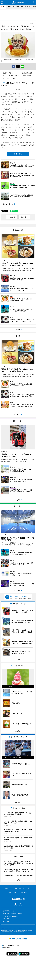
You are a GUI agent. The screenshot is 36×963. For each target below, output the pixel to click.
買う (22, 6)
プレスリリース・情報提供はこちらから (13, 913)
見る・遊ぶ (16, 6)
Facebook (15, 904)
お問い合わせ (6, 918)
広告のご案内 (6, 921)
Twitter (20, 904)
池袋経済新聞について (8, 911)
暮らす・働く (28, 6)
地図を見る (18, 154)
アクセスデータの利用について (10, 916)
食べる (9, 6)
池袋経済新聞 (18, 2)
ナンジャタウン (8, 204)
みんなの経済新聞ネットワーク (18, 939)
